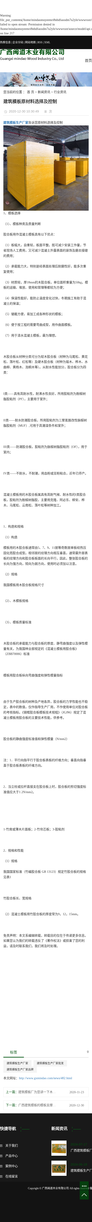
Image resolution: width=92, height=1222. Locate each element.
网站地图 (30, 42)
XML (47, 42)
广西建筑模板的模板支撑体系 (38, 1105)
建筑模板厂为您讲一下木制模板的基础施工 (38, 1092)
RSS (40, 42)
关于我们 (11, 1145)
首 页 (30, 92)
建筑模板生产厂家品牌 (20, 1069)
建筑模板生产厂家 (17, 1063)
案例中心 (11, 1166)
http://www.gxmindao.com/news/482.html (45, 1078)
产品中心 (11, 1156)
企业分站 (18, 42)
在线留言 (11, 1176)
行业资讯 (60, 92)
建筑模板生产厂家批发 (50, 1063)
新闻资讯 (44, 92)
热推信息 (5, 42)
